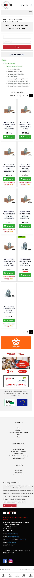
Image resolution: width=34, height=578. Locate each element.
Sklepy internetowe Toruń (26, 569)
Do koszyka (10, 137)
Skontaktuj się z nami (9, 506)
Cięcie (4, 60)
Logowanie (18, 472)
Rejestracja (18, 470)
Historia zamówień (18, 475)
